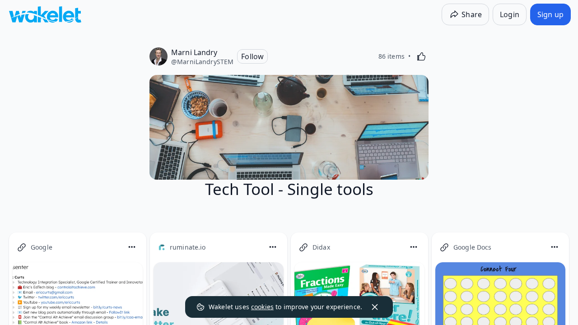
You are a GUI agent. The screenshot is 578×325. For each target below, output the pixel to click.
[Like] (421, 56)
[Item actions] (132, 247)
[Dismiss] (375, 307)
